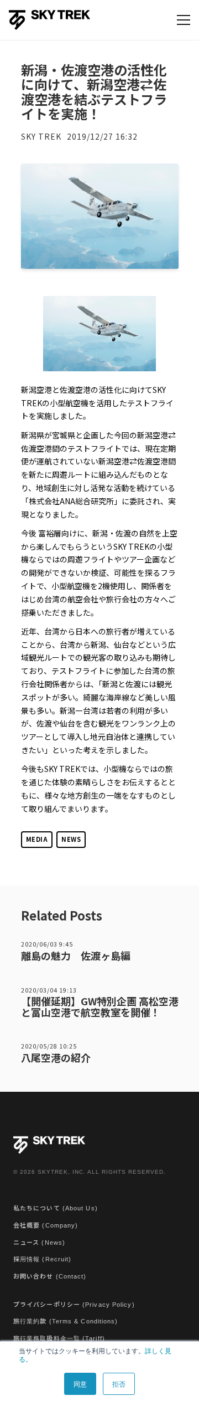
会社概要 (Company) (45, 1225)
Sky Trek (41, 136)
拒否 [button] (118, 1383)
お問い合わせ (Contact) (50, 1276)
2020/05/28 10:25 (49, 1046)
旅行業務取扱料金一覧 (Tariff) (59, 1338)
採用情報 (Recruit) (42, 1259)
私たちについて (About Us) (55, 1208)
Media (37, 839)
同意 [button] (80, 1383)
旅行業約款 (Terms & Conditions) (65, 1321)
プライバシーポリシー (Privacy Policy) (74, 1304)
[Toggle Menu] (183, 20)
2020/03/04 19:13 (49, 990)
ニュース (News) (39, 1242)
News (71, 839)
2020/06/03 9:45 (47, 944)
